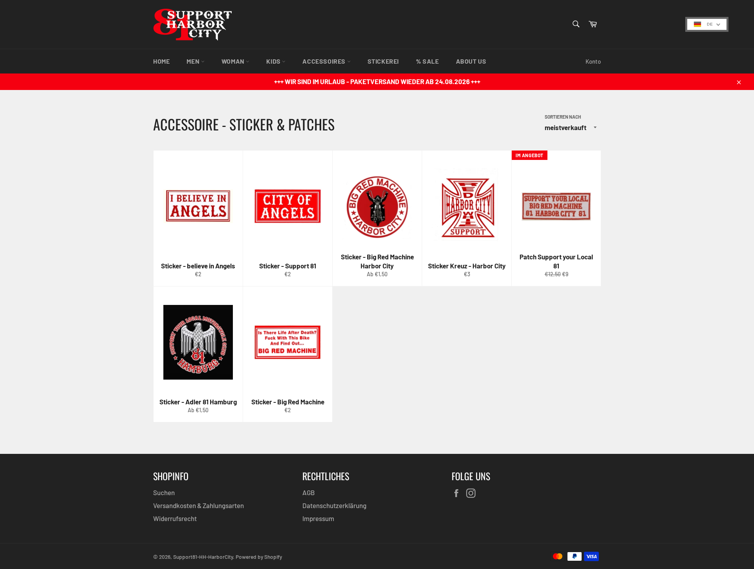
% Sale (427, 61)
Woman (233, 61)
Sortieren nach (563, 116)
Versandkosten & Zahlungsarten (198, 505)
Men (194, 61)
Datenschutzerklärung (334, 505)
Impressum (318, 518)
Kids (274, 61)
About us (471, 61)
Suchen (164, 492)
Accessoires (324, 61)
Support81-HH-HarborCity (203, 556)
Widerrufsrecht (175, 518)
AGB (308, 492)
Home (161, 61)
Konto (593, 61)
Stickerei (383, 61)
